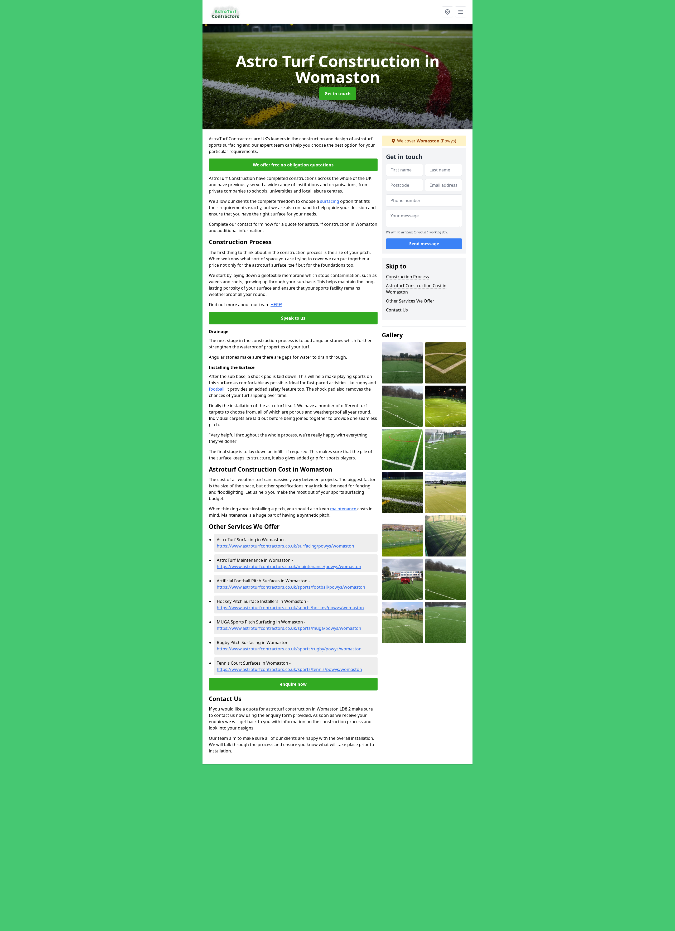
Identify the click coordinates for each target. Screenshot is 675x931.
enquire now (293, 684)
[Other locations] (447, 11)
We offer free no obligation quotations (293, 165)
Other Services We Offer (410, 301)
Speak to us (293, 318)
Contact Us (397, 310)
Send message (424, 244)
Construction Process (407, 277)
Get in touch (338, 94)
